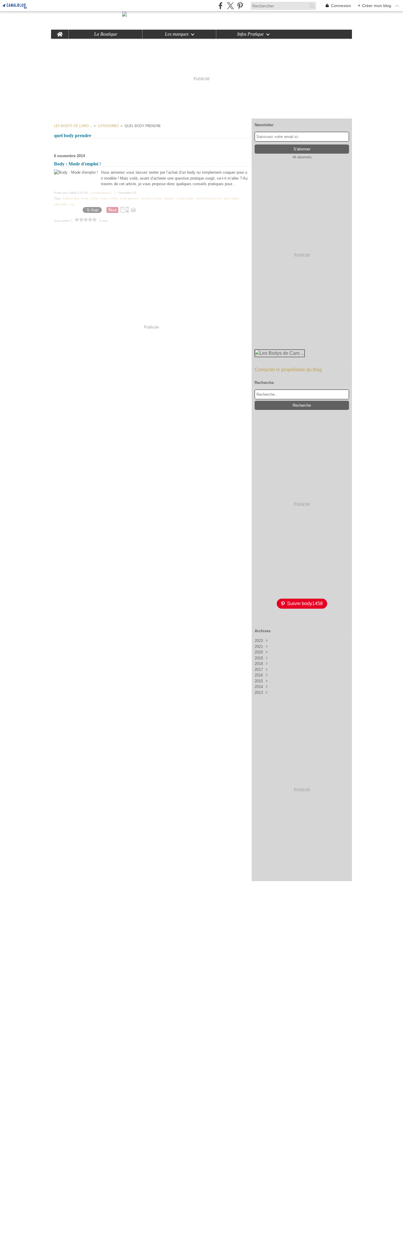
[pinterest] (240, 5)
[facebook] (220, 5)
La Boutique (105, 34)
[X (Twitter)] (230, 5)
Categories (108, 125)
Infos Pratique (250, 34)
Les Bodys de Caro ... (73, 125)
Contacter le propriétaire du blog (288, 369)
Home (60, 32)
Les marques (177, 34)
